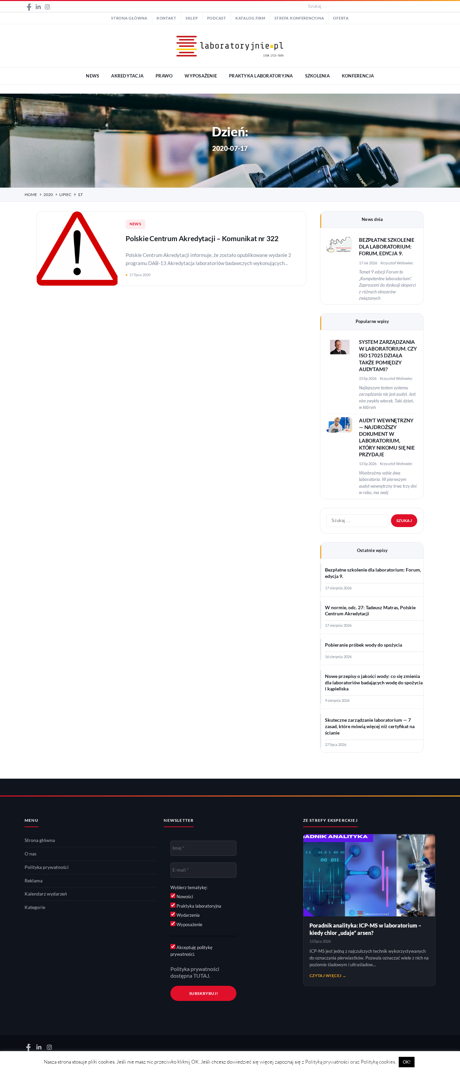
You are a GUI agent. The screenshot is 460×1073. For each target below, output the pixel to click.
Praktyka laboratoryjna (198, 906)
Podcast (216, 18)
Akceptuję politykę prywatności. (191, 951)
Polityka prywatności (47, 867)
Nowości (184, 896)
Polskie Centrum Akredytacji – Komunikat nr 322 (202, 238)
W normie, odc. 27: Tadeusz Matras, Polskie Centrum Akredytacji (370, 611)
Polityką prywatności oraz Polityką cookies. (350, 1062)
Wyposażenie (188, 924)
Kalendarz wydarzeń (46, 894)
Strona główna (129, 18)
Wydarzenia (187, 915)
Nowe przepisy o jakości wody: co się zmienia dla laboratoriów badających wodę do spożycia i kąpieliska (374, 683)
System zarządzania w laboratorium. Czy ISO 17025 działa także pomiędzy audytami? (388, 355)
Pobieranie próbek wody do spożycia (363, 645)
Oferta (341, 18)
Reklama (33, 880)
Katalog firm (250, 18)
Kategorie (35, 907)
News (135, 224)
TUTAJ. (201, 976)
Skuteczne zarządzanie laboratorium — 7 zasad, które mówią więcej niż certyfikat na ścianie (370, 726)
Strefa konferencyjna (299, 18)
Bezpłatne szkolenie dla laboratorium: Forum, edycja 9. (387, 247)
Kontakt (166, 18)
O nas (30, 853)
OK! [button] (406, 1062)
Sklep (192, 18)
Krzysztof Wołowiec (397, 263)
